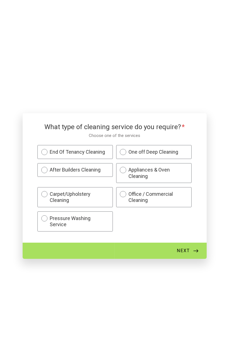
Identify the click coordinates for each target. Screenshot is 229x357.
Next (183, 250)
